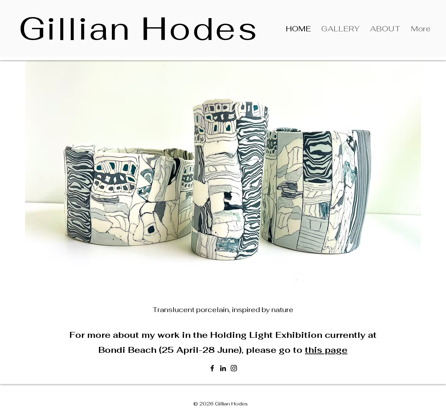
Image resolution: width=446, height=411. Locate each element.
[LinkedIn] (223, 368)
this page (326, 349)
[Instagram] (234, 368)
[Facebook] (212, 368)
